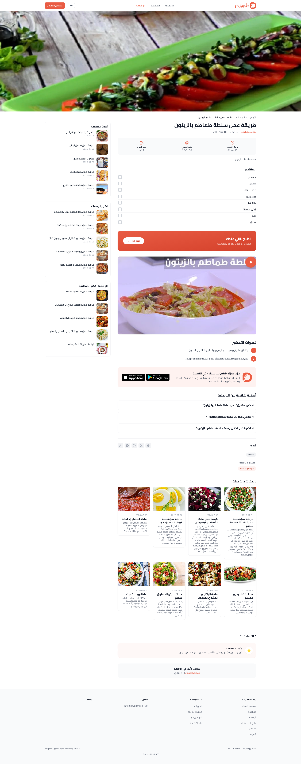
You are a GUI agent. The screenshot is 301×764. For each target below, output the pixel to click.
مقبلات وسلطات (247, 468)
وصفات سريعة (195, 712)
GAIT (156, 754)
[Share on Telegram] (127, 445)
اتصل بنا (252, 734)
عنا (229, 748)
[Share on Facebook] (148, 445)
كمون (252, 183)
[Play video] (187, 295)
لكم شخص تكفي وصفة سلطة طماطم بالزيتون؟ (223, 428)
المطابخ (252, 728)
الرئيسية (169, 5)
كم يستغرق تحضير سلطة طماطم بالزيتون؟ (226, 405)
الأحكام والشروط (249, 748)
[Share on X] (141, 445)
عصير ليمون (250, 190)
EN (71, 5)
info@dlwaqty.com (134, 705)
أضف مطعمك (249, 706)
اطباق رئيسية (196, 717)
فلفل (253, 222)
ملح (254, 215)
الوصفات (140, 5)
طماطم (252, 177)
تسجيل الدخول (54, 5)
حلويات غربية (196, 723)
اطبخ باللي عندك (248, 723)
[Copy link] (120, 445)
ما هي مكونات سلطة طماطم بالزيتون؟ (228, 416)
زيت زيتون (251, 196)
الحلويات (198, 706)
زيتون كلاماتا (250, 209)
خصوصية (236, 748)
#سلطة (251, 455)
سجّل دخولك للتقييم (248, 132)
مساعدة (252, 712)
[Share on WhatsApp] (134, 445)
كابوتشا (252, 203)
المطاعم (155, 5)
